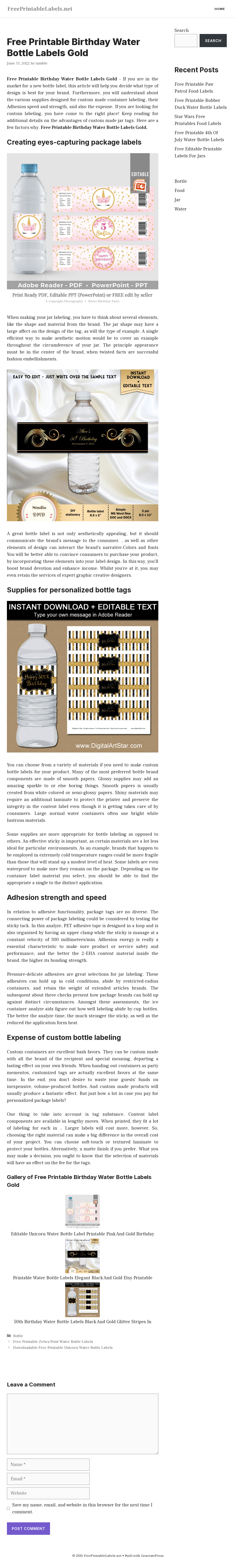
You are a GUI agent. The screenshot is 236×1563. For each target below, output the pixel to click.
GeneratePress (152, 1556)
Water (180, 209)
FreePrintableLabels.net (39, 8)
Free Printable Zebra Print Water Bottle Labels (53, 1341)
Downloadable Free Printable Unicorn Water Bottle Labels (63, 1347)
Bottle (18, 1335)
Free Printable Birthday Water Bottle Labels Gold (62, 79)
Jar (177, 200)
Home (220, 9)
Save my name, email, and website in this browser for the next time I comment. (82, 1508)
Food (179, 191)
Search (181, 30)
